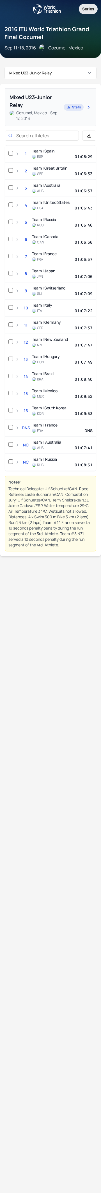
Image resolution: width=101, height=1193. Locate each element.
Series (88, 9)
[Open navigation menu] (9, 9)
